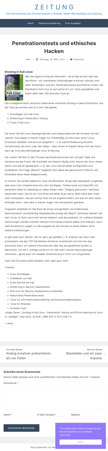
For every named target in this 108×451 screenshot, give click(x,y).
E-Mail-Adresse (46, 414)
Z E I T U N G (54, 7)
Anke (27, 59)
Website (75, 414)
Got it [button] (80, 442)
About (31, 23)
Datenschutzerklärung (49, 23)
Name (8, 414)
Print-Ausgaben (73, 23)
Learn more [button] (65, 435)
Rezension (79, 59)
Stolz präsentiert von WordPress (46, 447)
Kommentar (11, 383)
